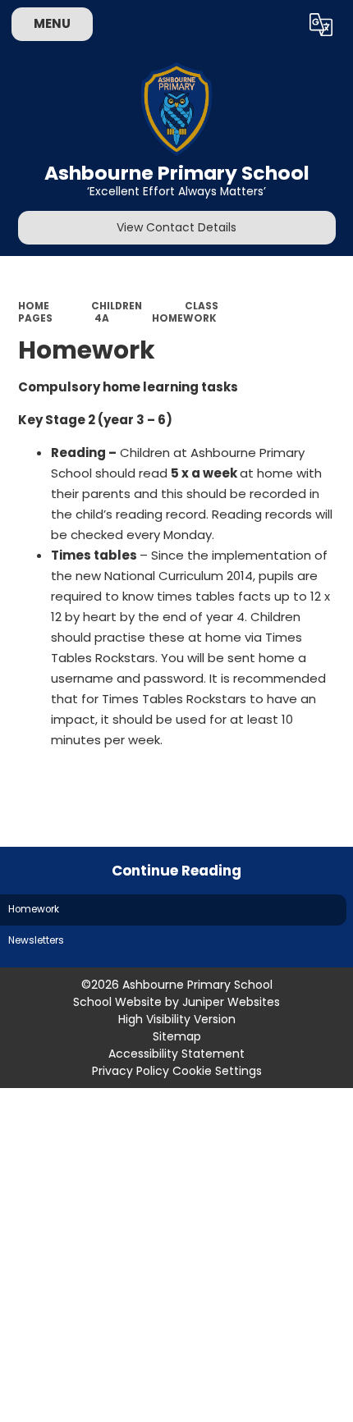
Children (116, 306)
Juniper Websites (231, 1002)
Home (33, 306)
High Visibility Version (177, 1019)
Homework (184, 318)
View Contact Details (176, 227)
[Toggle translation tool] (321, 24)
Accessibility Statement (176, 1053)
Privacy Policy (130, 1071)
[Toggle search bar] (279, 24)
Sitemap (177, 1036)
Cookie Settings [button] (217, 1071)
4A (101, 318)
